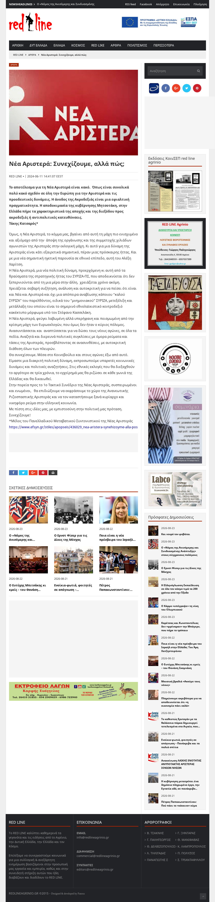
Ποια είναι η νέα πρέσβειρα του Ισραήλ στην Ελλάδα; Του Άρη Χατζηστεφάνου (181, 647)
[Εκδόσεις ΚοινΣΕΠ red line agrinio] (175, 191)
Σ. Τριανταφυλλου (191, 860)
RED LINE (18, 54)
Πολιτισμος (137, 45)
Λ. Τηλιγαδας (156, 853)
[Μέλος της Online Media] (154, 87)
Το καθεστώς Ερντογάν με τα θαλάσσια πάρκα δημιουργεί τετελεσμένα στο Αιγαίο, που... (180, 722)
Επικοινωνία (181, 4)
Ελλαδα (59, 45)
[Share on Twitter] (23, 472)
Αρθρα (116, 45)
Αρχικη (17, 45)
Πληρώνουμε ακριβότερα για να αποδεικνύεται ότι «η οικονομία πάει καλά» (181, 702)
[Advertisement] (73, 442)
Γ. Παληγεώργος (159, 840)
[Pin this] (43, 472)
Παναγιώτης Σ (157, 860)
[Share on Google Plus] (33, 472)
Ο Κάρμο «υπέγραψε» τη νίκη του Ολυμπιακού (180, 608)
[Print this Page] (53, 472)
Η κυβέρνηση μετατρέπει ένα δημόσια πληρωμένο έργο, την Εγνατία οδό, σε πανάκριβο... (180, 784)
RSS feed (130, 4)
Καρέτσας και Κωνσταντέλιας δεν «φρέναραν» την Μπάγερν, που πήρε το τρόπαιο (180, 626)
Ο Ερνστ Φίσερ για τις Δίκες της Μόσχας (70, 537)
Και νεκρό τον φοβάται (175, 534)
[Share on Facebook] (13, 472)
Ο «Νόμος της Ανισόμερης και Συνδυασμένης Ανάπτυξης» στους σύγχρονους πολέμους (65, 6)
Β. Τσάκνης (155, 833)
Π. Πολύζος (186, 853)
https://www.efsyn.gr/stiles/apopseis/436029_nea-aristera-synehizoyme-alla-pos (73, 427)
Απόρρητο (162, 4)
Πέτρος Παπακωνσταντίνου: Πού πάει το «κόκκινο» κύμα (179, 803)
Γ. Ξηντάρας (186, 833)
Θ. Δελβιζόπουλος (161, 846)
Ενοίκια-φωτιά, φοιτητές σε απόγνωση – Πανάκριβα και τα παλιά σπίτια (180, 743)
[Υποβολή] (197, 71)
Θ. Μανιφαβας (188, 840)
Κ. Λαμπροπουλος (192, 846)
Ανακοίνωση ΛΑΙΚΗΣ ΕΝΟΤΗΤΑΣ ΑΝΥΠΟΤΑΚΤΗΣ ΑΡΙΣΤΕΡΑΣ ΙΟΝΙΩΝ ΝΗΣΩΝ (181, 764)
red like (97, 45)
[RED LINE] (30, 22)
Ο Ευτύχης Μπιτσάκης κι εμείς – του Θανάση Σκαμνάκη (180, 666)
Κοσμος (78, 45)
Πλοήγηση (200, 4)
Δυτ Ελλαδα (38, 45)
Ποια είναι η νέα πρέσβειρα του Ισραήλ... (117, 537)
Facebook (146, 4)
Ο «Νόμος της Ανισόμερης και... (22, 537)
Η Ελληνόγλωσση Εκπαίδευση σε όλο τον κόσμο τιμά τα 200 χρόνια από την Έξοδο (180, 588)
